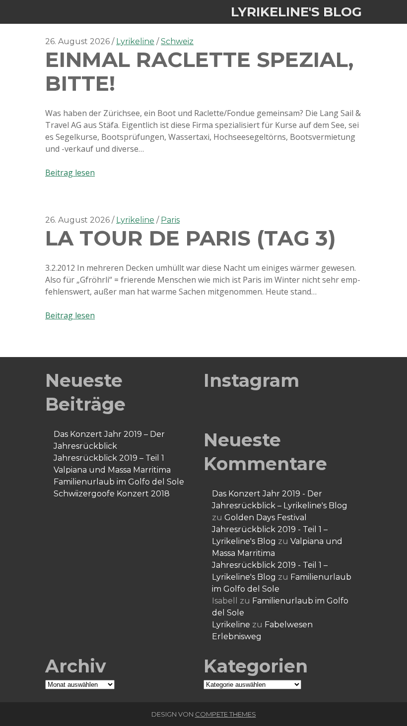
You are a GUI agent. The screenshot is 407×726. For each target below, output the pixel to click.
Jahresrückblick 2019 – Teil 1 (109, 458)
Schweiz (177, 41)
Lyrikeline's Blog (296, 12)
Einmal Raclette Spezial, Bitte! (199, 71)
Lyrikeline (135, 41)
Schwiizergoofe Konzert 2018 (112, 493)
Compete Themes (225, 714)
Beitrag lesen (70, 172)
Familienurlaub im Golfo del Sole (119, 481)
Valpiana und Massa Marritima (112, 470)
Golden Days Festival (265, 517)
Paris (170, 220)
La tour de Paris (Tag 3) (190, 238)
